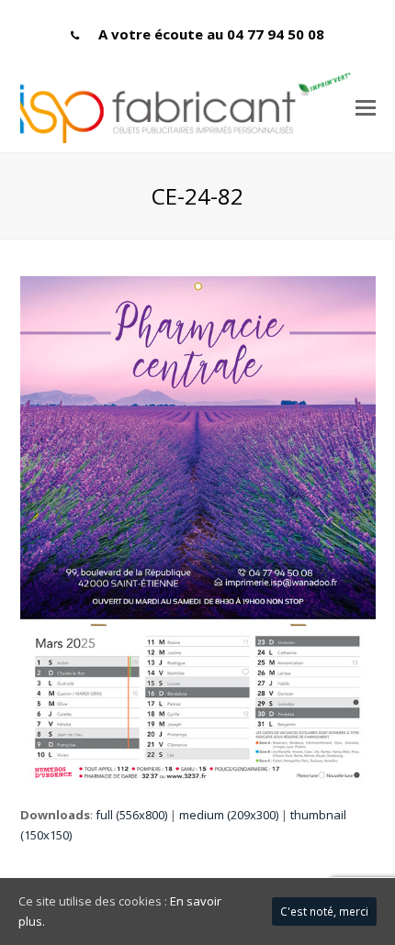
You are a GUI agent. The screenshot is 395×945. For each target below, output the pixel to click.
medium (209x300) (228, 814)
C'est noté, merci (324, 911)
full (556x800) (131, 814)
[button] (366, 106)
